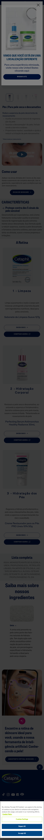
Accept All (22, 833)
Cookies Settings (22, 819)
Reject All (21, 826)
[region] (22, 819)
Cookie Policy (7, 814)
